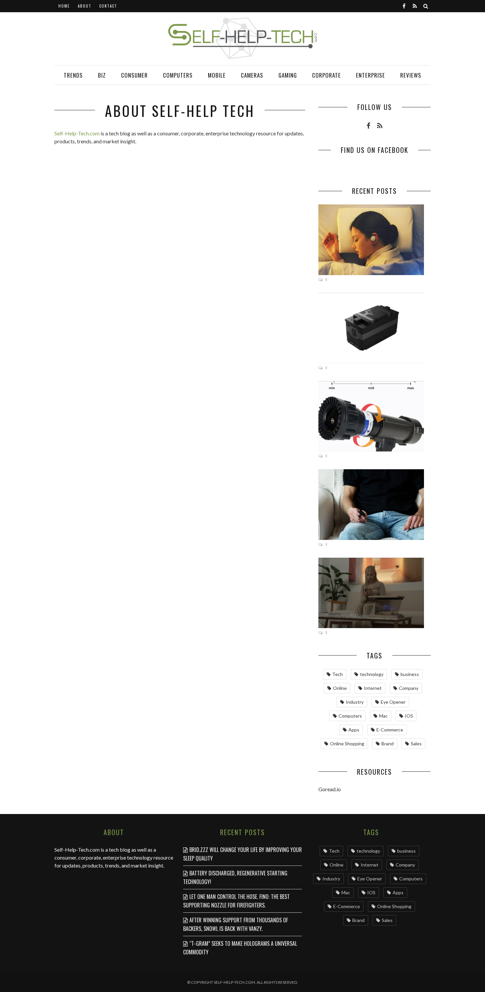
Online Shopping (347, 743)
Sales (416, 743)
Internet (373, 688)
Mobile (217, 75)
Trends (73, 75)
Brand (387, 743)
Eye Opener (393, 702)
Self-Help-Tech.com (77, 133)
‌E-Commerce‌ (389, 729)
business (410, 674)
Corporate (326, 75)
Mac (383, 716)
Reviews (410, 75)
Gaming (287, 75)
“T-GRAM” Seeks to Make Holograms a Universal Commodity (240, 947)
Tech (337, 674)
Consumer (134, 75)
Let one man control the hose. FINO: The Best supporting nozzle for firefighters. (236, 901)
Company (408, 688)
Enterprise (370, 75)
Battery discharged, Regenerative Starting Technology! (235, 877)
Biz (102, 75)
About (84, 6)
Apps (353, 729)
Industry (355, 702)
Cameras (252, 75)
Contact (108, 6)
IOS (409, 716)
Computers (178, 75)
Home (64, 6)
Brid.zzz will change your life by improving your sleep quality (242, 854)
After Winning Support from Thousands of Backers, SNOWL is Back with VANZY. (235, 924)
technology (371, 674)
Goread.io (329, 789)
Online (340, 688)
